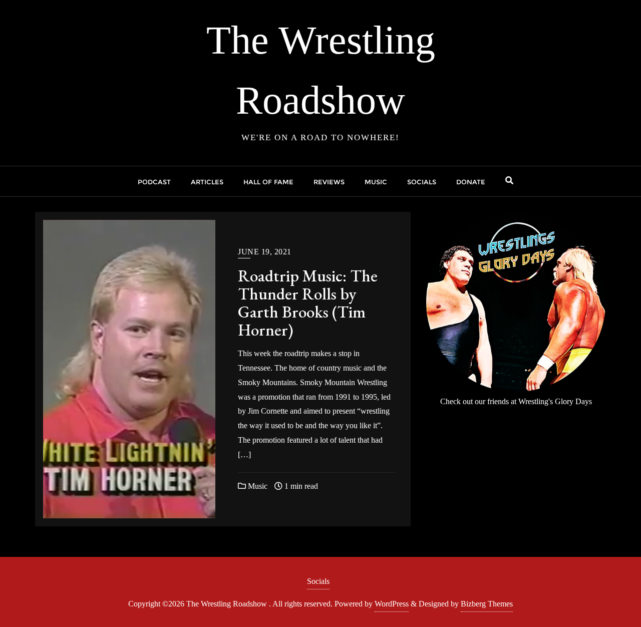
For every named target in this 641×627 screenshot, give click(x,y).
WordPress (392, 603)
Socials (318, 581)
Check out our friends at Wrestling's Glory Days (516, 401)
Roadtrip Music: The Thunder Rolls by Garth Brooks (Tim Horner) (308, 303)
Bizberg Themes (487, 603)
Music (256, 486)
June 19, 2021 (264, 251)
